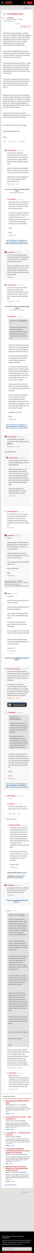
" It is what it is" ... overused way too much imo (18, 1134)
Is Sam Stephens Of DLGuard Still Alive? (17, 1102)
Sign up (30, 3)
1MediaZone (23, 873)
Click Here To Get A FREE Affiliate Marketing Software (17, 658)
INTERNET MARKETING (9, 21)
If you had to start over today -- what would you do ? (18, 1118)
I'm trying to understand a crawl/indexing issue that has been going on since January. (18, 1151)
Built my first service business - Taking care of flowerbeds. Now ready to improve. (17, 1168)
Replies (8, 1113)
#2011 (4, 141)
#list (16, 141)
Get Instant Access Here (17, 192)
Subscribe (17, 23)
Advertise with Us (27, 8)
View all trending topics (10, 1185)
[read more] (14, 1127)
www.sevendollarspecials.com (12, 584)
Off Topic (24, 1105)
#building (10, 141)
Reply (7, 1163)
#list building (22, 141)
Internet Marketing (21, 1120)
